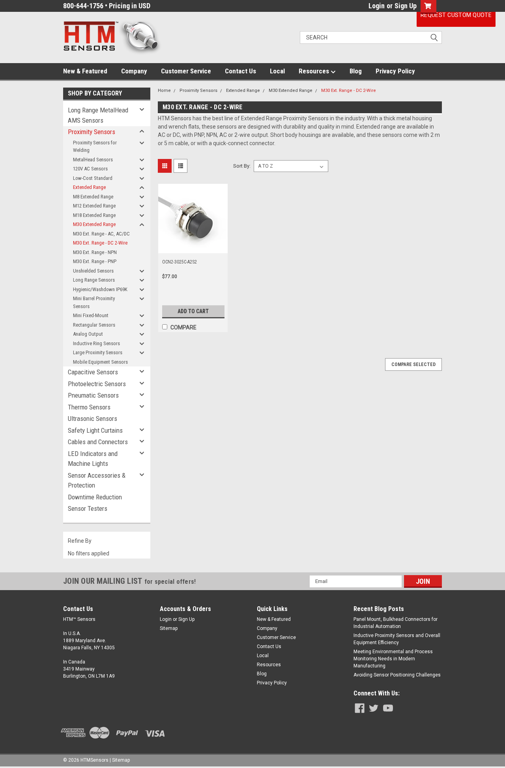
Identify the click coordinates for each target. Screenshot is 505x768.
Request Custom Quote (456, 15)
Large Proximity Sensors (97, 352)
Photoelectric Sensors (97, 384)
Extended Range (89, 187)
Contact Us (240, 71)
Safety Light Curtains (95, 430)
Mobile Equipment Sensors (100, 362)
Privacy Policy (395, 71)
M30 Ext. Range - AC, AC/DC (101, 234)
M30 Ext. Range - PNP (94, 261)
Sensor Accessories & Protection (96, 480)
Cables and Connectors (98, 442)
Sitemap (169, 628)
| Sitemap (120, 760)
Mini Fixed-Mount (90, 315)
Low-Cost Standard (92, 178)
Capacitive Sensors (93, 372)
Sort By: (242, 166)
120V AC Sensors (90, 169)
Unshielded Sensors (93, 271)
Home (164, 90)
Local (277, 71)
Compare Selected (413, 364)
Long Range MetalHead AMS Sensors (98, 115)
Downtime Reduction (95, 497)
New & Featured (85, 71)
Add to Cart (193, 311)
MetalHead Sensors (93, 160)
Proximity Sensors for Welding (95, 146)
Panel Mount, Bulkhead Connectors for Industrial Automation (396, 623)
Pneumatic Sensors (93, 395)
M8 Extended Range (93, 197)
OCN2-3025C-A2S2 (179, 262)
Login (376, 6)
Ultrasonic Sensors (92, 418)
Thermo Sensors (89, 407)
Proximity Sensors (91, 132)
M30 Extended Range (94, 224)
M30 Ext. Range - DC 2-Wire (100, 243)
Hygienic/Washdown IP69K (100, 289)
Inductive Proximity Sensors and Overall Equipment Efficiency (397, 639)
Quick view (193, 247)
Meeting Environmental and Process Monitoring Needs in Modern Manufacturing (393, 659)
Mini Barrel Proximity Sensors (94, 302)
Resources (315, 71)
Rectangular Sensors (94, 325)
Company (134, 71)
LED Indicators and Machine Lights (93, 459)
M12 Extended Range (94, 206)
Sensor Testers (87, 508)
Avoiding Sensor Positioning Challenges (397, 675)
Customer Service (186, 71)
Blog (356, 71)
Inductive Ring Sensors (96, 343)
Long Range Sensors (94, 280)
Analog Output (88, 334)
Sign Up (406, 6)
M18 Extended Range (94, 215)
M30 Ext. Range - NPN (95, 252)
